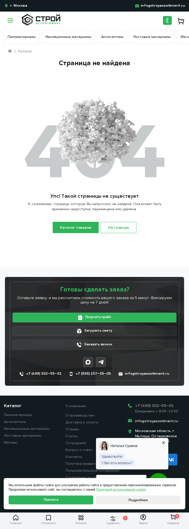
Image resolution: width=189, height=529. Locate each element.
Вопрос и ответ (79, 450)
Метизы (10, 443)
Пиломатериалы (22, 37)
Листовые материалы (152, 37)
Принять (51, 500)
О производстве (79, 415)
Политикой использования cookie (121, 489)
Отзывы (72, 429)
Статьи (71, 436)
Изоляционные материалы (68, 37)
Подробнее (138, 500)
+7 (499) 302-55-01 (154, 406)
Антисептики (112, 37)
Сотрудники (75, 443)
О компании (75, 406)
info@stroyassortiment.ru (156, 421)
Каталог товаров (75, 228)
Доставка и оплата (81, 422)
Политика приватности (85, 464)
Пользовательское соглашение (92, 471)
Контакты (73, 457)
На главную (118, 228)
